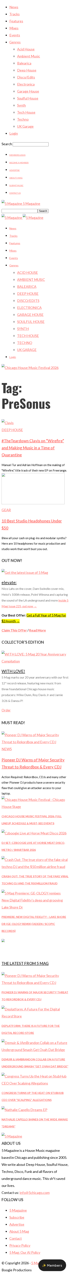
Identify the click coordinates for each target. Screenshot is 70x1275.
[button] (52, 1265)
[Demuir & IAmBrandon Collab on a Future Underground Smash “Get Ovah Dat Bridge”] (35, 1050)
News (13, 7)
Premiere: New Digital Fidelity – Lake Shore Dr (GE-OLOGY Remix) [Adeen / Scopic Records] (34, 924)
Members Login (17, 155)
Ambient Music (28, 56)
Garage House (28, 91)
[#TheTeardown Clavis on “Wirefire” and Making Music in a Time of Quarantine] (8, 423)
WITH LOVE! (13, 671)
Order (6, 710)
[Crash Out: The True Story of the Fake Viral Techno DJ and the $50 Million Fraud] (35, 866)
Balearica (24, 63)
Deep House (26, 70)
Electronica (26, 84)
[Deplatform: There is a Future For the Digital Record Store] (35, 1016)
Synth (21, 105)
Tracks (14, 14)
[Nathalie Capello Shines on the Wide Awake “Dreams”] (24, 1110)
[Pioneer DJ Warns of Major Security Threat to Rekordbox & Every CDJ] (35, 742)
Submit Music (16, 185)
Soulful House (27, 98)
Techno (23, 119)
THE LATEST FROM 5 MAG (25, 963)
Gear (6, 510)
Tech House (26, 112)
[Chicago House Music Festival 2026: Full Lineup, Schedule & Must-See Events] (35, 806)
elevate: (9, 582)
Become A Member (19, 162)
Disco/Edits (26, 77)
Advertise (14, 170)
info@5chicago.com (35, 1192)
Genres (15, 42)
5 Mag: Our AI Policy (24, 1252)
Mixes (13, 28)
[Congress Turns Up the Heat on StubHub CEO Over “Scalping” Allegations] (35, 1083)
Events (14, 35)
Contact (15, 1238)
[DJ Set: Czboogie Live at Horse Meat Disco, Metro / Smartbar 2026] (34, 833)
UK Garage (25, 126)
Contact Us (15, 193)
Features (16, 21)
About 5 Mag (16, 178)
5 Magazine (18, 1210)
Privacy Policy (19, 1245)
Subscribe (16, 1217)
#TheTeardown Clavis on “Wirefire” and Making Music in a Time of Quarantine (33, 447)
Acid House (26, 49)
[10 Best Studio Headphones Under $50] (33, 503)
